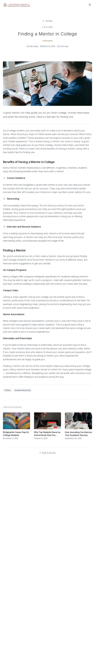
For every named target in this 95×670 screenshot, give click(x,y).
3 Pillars (7, 390)
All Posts (49, 21)
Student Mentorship (23, 390)
